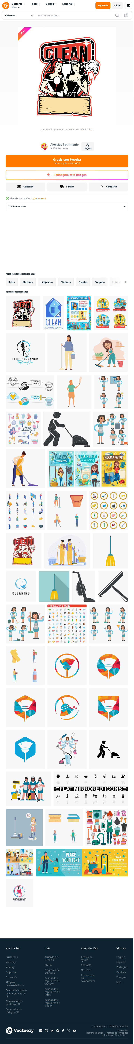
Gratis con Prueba (67, 161)
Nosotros (84, 970)
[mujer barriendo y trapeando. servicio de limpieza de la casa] (79, 313)
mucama (28, 282)
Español (118, 962)
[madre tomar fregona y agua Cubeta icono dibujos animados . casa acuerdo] (67, 352)
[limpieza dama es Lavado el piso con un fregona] (25, 468)
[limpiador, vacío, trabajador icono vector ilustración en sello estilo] (66, 429)
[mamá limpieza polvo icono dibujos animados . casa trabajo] (74, 392)
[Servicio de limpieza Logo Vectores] (30, 392)
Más (14, 7)
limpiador (47, 282)
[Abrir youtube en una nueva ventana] (74, 1031)
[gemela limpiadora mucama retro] (23, 313)
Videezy (10, 967)
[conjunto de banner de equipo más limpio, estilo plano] (82, 862)
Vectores (17, 3)
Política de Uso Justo (112, 1037)
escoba (83, 282)
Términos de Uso (117, 1032)
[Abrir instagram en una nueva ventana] (46, 1031)
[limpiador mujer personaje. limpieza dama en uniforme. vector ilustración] (111, 392)
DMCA (47, 965)
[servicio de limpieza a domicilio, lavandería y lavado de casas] (87, 468)
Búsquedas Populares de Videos (51, 1002)
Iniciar (117, 5)
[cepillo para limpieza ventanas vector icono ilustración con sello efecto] (113, 586)
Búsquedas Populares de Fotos (51, 992)
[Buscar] (117, 15)
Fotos (34, 3)
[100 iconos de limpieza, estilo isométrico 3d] (67, 624)
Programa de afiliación (51, 971)
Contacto (84, 965)
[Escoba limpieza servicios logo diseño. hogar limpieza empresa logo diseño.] (67, 665)
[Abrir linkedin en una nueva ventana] (52, 1031)
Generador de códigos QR (14, 1010)
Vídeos (50, 3)
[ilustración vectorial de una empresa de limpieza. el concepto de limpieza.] (67, 749)
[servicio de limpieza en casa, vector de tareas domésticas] (53, 313)
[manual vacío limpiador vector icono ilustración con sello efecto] (83, 586)
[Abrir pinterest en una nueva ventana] (57, 1031)
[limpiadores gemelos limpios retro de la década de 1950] (23, 551)
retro (11, 282)
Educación (12, 977)
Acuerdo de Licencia (50, 958)
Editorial (67, 3)
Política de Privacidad (115, 1035)
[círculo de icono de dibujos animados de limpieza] (108, 510)
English (118, 957)
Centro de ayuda (85, 958)
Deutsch (118, 972)
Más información (17, 206)
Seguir (87, 148)
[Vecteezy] (5, 5)
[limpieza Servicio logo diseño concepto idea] (21, 586)
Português (120, 967)
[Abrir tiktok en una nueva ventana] (63, 1031)
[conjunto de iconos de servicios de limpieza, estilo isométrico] (25, 510)
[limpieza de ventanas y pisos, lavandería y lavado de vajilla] (111, 313)
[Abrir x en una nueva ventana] (68, 1031)
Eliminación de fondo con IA (14, 1002)
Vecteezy (11, 962)
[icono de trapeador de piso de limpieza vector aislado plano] (110, 551)
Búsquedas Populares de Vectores (51, 981)
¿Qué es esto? (39, 198)
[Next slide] (120, 282)
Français (119, 977)
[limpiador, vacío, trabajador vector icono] (108, 749)
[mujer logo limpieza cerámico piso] (25, 352)
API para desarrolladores (15, 984)
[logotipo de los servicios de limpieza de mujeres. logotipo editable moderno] (19, 893)
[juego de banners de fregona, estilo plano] (19, 862)
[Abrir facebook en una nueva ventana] (40, 1031)
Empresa (11, 972)
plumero (66, 282)
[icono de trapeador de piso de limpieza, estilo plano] (54, 586)
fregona (100, 282)
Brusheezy (12, 957)
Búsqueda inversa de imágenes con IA (16, 993)
